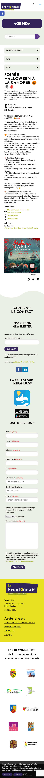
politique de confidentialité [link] (23, 362)
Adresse (13, 450)
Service (12, 496)
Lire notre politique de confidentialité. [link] (20, 562)
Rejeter (18, 774)
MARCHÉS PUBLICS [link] (12, 627)
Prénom (12, 441)
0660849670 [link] (13, 216)
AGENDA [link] (8, 635)
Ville (11, 468)
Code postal (14, 459)
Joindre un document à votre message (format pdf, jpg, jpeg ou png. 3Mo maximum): (20, 510)
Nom (11, 432)
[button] (40, 6)
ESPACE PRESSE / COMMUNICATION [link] (19, 623)
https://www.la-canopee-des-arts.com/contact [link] (18, 211)
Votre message (15, 521)
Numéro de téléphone (14, 487)
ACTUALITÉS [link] (9, 631)
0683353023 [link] (13, 219)
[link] (2, 13)
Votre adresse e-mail (13, 338)
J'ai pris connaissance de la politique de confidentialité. (20, 356)
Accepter (7, 774)
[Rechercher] (37, 36)
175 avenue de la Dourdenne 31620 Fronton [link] (21, 228)
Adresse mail (14, 478)
